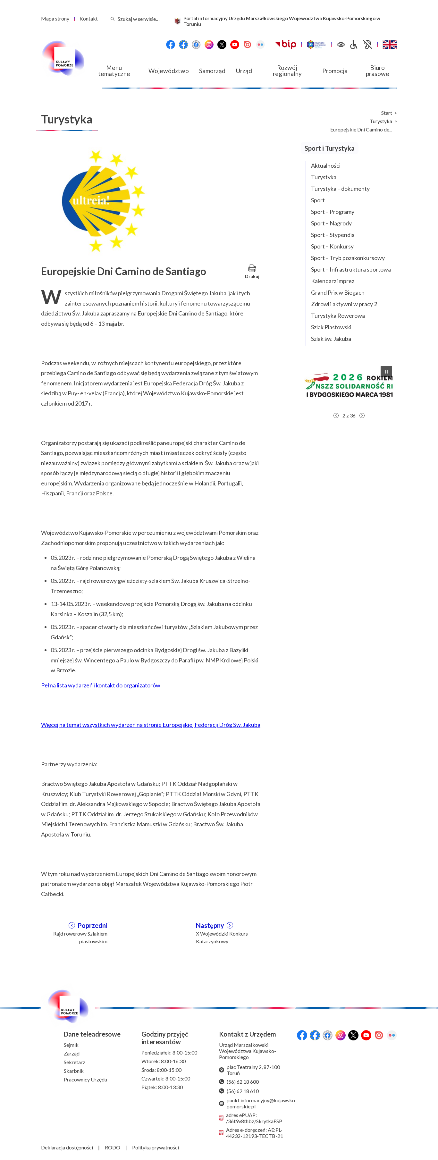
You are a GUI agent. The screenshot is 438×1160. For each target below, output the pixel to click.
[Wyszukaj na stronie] (112, 18)
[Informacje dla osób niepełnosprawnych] (360, 44)
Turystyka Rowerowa (338, 315)
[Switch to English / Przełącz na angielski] (390, 44)
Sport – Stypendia (333, 234)
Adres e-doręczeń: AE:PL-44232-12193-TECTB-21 (254, 1133)
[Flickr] (260, 44)
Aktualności (326, 165)
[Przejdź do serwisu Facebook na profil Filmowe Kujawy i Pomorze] (196, 44)
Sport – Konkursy (332, 246)
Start (386, 112)
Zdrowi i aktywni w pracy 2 (344, 303)
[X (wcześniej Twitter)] (221, 44)
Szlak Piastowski (331, 327)
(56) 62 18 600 (243, 1082)
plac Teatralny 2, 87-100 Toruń (253, 1070)
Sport (318, 200)
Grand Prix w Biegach (338, 292)
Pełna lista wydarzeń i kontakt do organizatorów (100, 685)
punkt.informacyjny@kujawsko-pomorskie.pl (259, 1103)
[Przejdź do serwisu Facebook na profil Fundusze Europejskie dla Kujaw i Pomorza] (183, 44)
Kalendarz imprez (332, 280)
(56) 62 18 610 (243, 1091)
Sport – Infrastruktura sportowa (351, 269)
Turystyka (381, 121)
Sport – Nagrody (331, 223)
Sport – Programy (332, 211)
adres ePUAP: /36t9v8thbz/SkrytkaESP (254, 1118)
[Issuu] (247, 44)
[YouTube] (234, 44)
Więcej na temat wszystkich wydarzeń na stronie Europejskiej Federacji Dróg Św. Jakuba (150, 724)
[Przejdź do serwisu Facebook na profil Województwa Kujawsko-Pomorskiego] (170, 44)
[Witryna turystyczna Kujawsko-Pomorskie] (316, 44)
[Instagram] (209, 44)
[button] (349, 385)
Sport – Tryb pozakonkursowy (348, 257)
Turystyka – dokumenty (340, 188)
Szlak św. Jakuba (331, 338)
